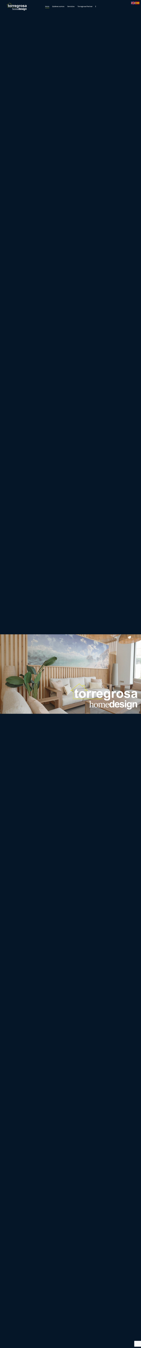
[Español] (137, 3)
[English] (133, 3)
